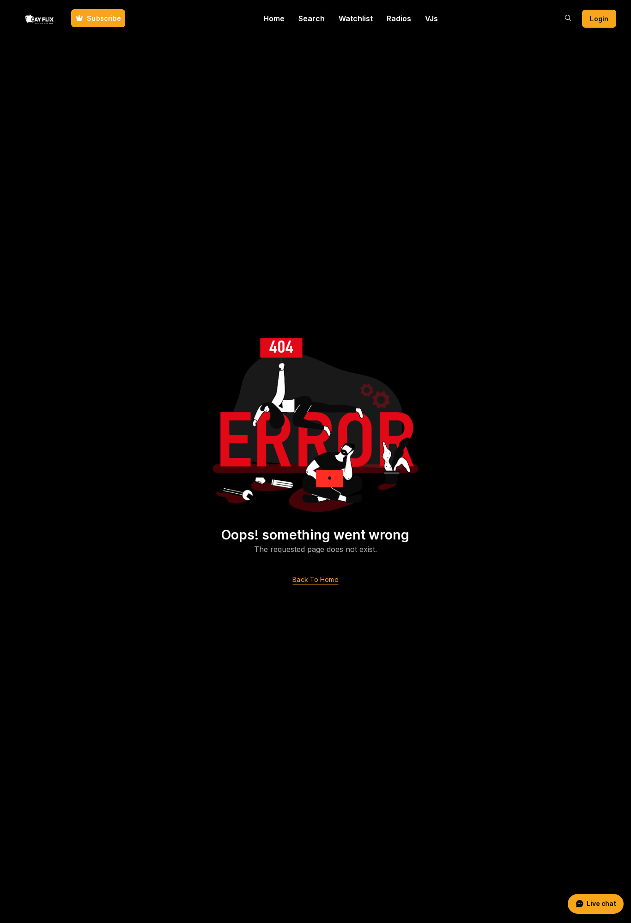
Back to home (315, 580)
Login (599, 19)
